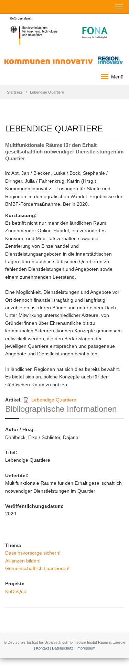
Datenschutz (62, 648)
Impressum (85, 648)
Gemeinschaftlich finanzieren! (37, 568)
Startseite (15, 92)
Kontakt (42, 648)
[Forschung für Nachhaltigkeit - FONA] (95, 30)
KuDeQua (15, 591)
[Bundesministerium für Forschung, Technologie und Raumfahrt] (34, 30)
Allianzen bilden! (23, 561)
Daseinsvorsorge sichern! (33, 553)
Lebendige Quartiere (53, 400)
